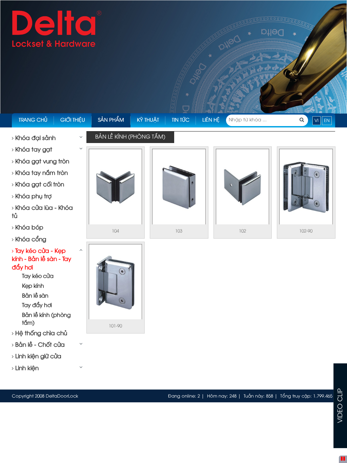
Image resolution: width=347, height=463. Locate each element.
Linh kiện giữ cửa (37, 356)
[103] (179, 187)
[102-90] (306, 187)
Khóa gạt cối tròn (39, 184)
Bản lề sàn (35, 296)
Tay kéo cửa (38, 276)
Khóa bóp (28, 227)
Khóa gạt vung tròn (41, 161)
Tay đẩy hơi (37, 305)
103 (178, 231)
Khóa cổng (30, 239)
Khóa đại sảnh (35, 138)
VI (316, 121)
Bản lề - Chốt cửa (39, 345)
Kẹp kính (33, 286)
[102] (242, 187)
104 (115, 231)
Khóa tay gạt (33, 150)
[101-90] (115, 282)
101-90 (115, 326)
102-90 (305, 231)
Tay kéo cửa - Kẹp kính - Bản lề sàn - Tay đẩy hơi (41, 259)
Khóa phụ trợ (33, 196)
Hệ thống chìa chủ (40, 333)
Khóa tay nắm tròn (41, 173)
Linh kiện (26, 368)
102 (242, 231)
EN (327, 121)
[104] (115, 187)
